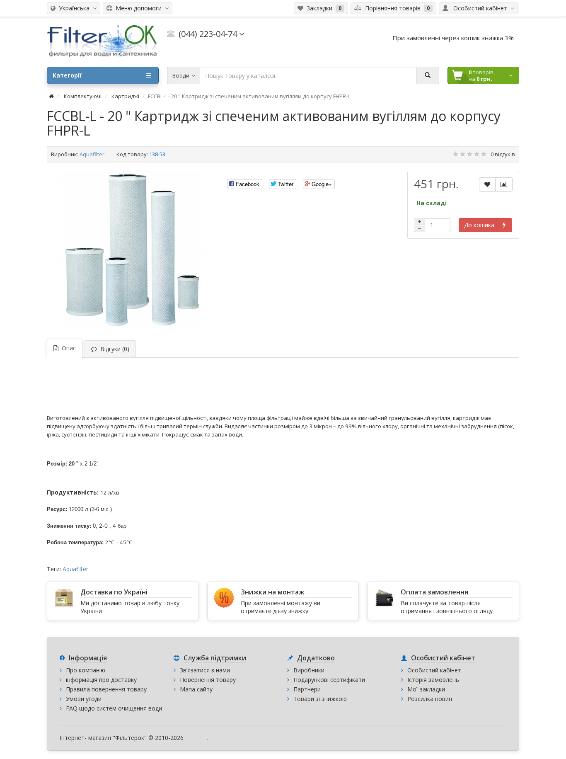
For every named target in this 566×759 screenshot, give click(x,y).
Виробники (308, 670)
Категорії (67, 75)
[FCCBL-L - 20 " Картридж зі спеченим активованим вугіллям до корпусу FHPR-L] (133, 249)
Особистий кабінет (434, 670)
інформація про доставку (101, 680)
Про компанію (85, 670)
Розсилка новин (429, 699)
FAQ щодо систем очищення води (114, 708)
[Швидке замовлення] (504, 225)
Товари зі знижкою (320, 699)
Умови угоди (84, 699)
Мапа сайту (196, 689)
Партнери (307, 689)
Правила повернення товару (106, 689)
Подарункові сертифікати (329, 680)
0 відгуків (503, 154)
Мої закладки (426, 689)
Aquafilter (92, 154)
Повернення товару (208, 680)
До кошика (479, 225)
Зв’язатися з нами (205, 670)
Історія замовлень (433, 680)
